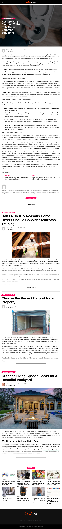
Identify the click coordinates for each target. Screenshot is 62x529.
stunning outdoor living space (27, 444)
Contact (29, 520)
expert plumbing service (46, 58)
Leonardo (10, 51)
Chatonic (22, 520)
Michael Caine (11, 385)
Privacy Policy (37, 520)
